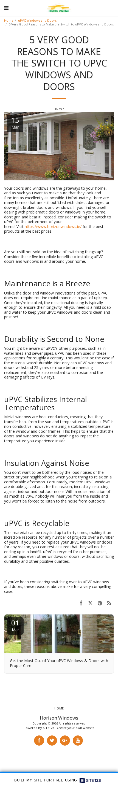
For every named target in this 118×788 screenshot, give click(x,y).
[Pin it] (100, 603)
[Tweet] (90, 603)
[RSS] (109, 603)
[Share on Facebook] (81, 603)
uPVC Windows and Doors (37, 20)
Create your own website (75, 728)
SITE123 (48, 728)
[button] (6, 7)
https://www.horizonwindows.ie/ (53, 226)
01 (15, 625)
